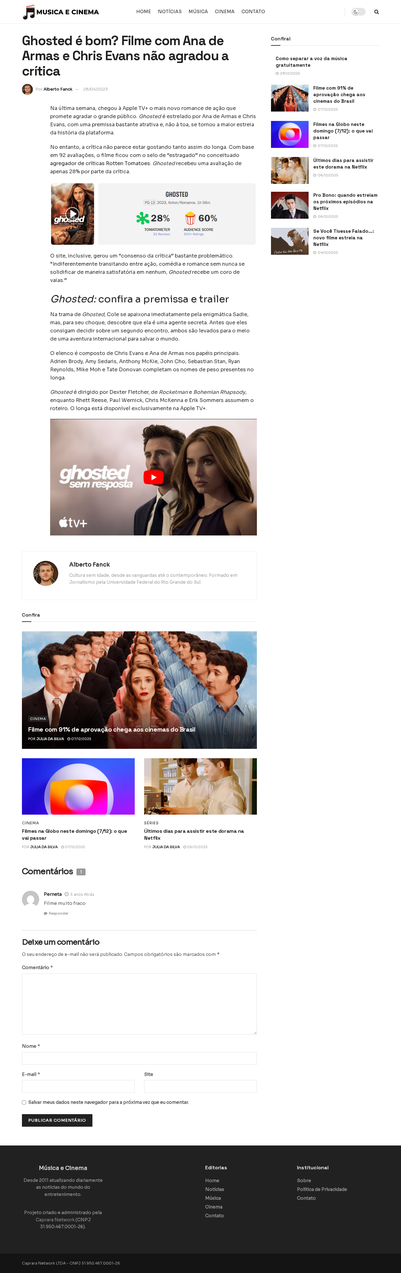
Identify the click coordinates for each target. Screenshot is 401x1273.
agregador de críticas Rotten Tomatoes (100, 163)
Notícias (170, 11)
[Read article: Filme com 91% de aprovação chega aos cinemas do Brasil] (139, 690)
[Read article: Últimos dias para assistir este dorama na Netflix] (200, 786)
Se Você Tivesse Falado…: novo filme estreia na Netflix (343, 237)
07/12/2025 (80, 739)
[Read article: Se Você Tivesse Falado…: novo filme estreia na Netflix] (290, 241)
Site (148, 1074)
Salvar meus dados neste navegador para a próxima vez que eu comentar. (108, 1102)
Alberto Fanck (58, 89)
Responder (58, 913)
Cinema (225, 11)
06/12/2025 (196, 847)
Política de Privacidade (322, 1189)
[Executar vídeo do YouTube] (153, 477)
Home (143, 11)
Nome (31, 1046)
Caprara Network (55, 1220)
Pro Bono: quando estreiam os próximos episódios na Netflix (345, 201)
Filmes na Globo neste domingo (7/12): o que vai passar (343, 130)
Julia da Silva (50, 739)
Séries (151, 823)
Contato (253, 11)
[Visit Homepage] (61, 12)
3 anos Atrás (82, 894)
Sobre (304, 1180)
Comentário (37, 967)
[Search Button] (376, 11)
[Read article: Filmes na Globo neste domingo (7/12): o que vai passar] (78, 786)
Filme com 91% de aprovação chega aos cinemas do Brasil (111, 729)
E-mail (31, 1074)
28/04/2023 (95, 89)
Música (198, 11)
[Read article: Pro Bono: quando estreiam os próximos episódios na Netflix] (290, 205)
